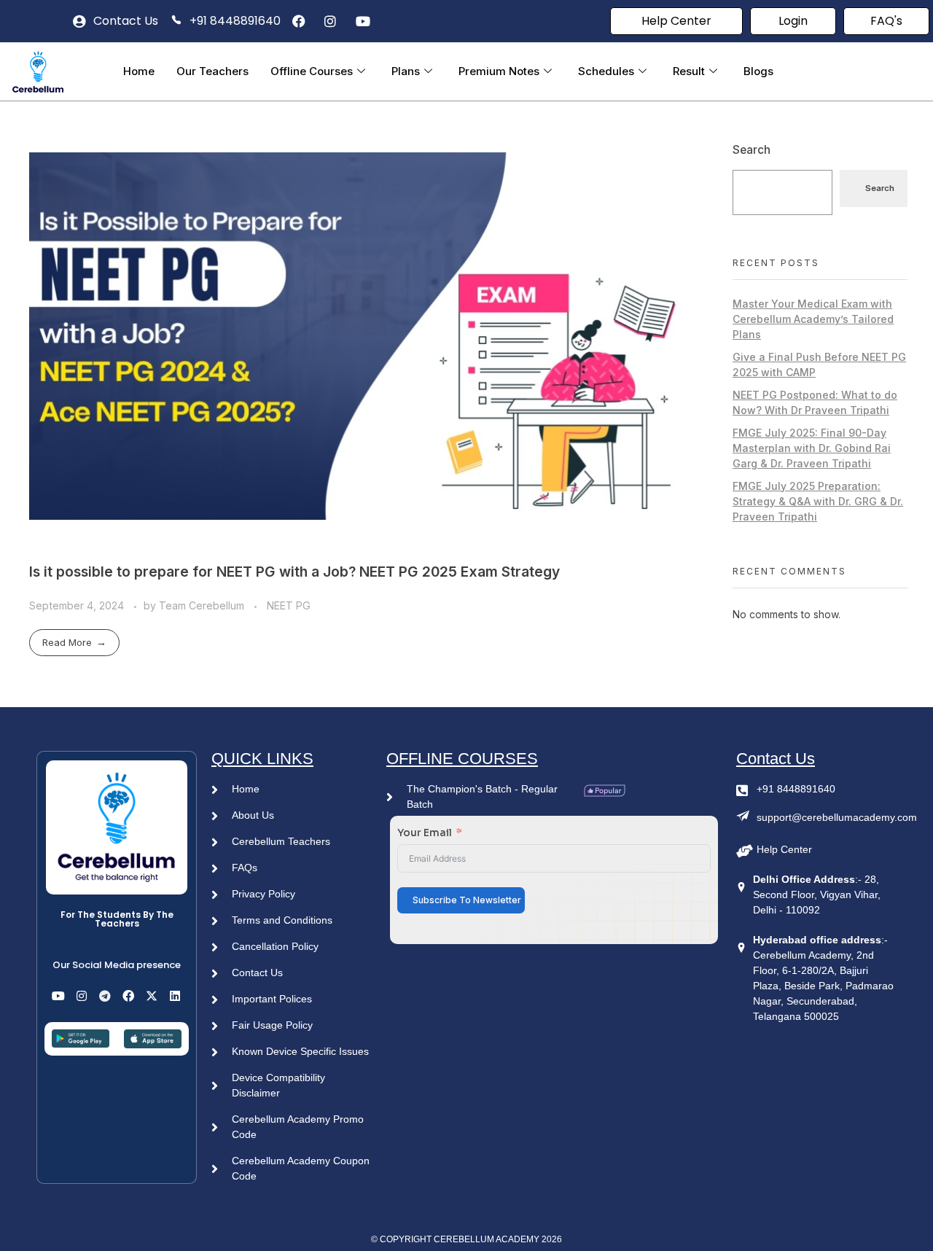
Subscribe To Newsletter (467, 900)
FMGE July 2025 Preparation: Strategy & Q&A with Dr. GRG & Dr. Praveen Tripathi (818, 501)
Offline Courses (311, 71)
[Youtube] (58, 996)
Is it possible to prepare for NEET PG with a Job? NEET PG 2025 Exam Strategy (294, 571)
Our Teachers (212, 71)
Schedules (606, 71)
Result (689, 71)
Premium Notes (498, 71)
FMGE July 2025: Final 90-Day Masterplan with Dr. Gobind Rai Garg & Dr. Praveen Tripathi (812, 447)
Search (751, 150)
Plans (405, 71)
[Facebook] (128, 996)
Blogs (758, 71)
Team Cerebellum (203, 605)
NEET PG (289, 605)
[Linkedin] (175, 996)
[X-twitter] (151, 996)
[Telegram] (105, 996)
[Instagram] (81, 996)
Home (139, 71)
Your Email (424, 832)
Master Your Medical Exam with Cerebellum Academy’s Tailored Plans (813, 318)
